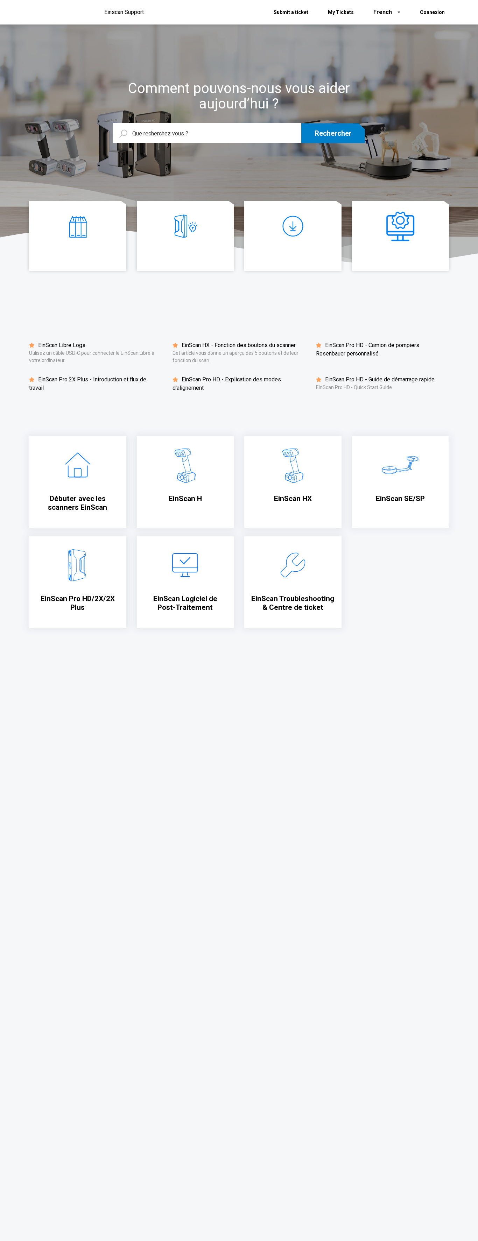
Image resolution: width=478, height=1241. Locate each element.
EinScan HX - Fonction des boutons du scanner (238, 345)
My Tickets (341, 12)
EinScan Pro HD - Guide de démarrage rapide (379, 379)
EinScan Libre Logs (61, 345)
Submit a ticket (291, 12)
